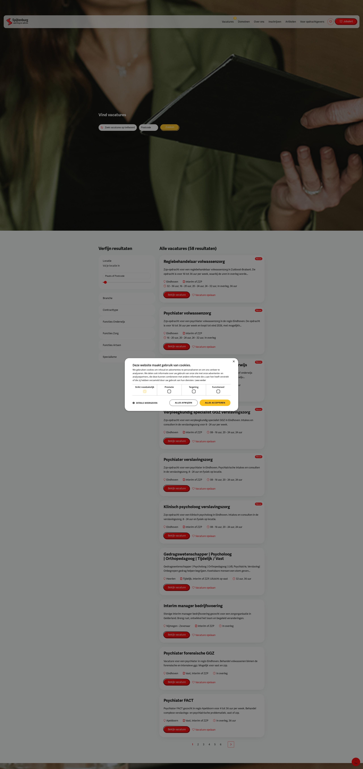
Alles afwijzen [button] (183, 402)
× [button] (234, 361)
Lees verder (200, 380)
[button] (145, 402)
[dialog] (181, 384)
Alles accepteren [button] (215, 402)
